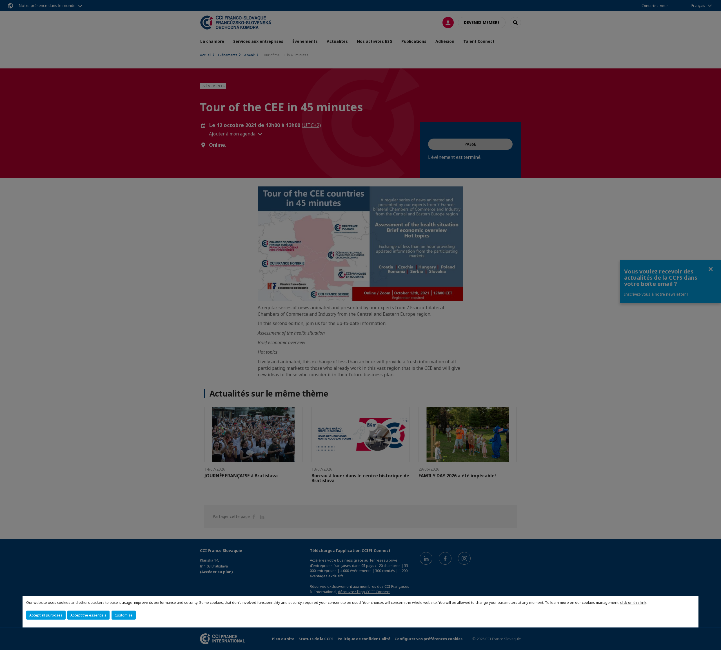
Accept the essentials (88, 615)
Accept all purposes (46, 615)
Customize (124, 615)
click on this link (633, 602)
